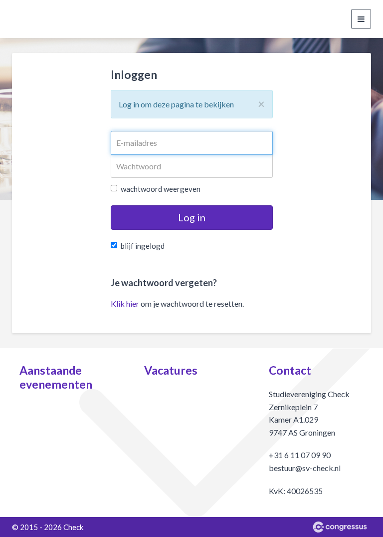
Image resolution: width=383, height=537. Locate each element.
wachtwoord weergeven (160, 188)
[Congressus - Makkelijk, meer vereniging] (340, 527)
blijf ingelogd (143, 245)
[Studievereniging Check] (24, 19)
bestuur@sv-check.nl (305, 468)
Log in (191, 217)
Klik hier (125, 303)
